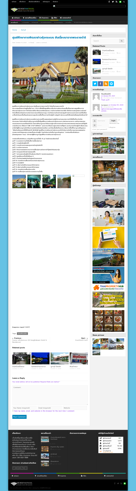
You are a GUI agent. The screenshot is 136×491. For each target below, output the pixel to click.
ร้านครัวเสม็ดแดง (18, 366)
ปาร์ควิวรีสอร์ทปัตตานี (102, 179)
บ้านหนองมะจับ (41, 22)
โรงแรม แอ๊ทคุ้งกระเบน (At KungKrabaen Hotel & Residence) (29, 340)
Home (14, 30)
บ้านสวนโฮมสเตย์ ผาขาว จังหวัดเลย (57, 438)
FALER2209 (106, 94)
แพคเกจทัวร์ (66, 18)
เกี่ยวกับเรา (22, 2)
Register (112, 127)
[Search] (121, 41)
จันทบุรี (23, 30)
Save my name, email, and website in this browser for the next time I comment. (44, 411)
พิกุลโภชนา (74, 366)
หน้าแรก (14, 2)
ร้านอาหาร (45, 18)
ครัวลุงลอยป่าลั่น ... (109, 107)
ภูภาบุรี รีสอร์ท (56, 366)
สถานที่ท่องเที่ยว (30, 18)
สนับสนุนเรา (46, 2)
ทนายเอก (104, 105)
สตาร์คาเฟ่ (53, 454)
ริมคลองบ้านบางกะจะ (38, 366)
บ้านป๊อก (51, 22)
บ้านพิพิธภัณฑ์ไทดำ (29, 22)
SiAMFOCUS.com (108, 452)
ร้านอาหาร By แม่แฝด (102, 329)
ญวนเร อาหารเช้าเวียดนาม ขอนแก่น (66, 22)
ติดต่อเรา (55, 2)
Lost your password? (100, 129)
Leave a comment (41, 43)
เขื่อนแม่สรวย (54, 461)
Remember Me (114, 123)
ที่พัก (55, 18)
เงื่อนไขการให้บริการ (34, 2)
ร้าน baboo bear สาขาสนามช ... (113, 98)
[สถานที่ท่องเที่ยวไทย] (22, 10)
